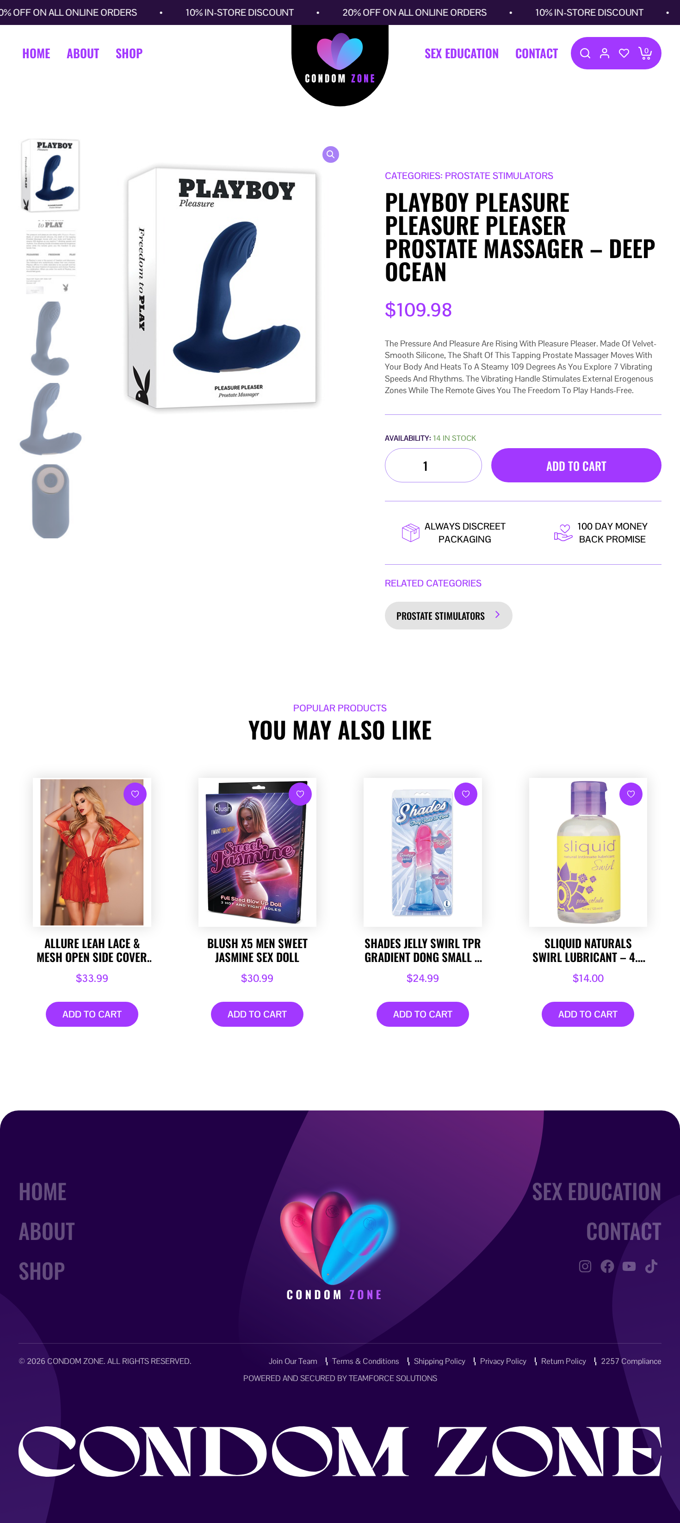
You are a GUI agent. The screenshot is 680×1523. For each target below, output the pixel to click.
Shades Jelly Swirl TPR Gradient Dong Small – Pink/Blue (423, 950)
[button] (330, 154)
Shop (129, 53)
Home (36, 53)
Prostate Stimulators (440, 616)
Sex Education (462, 53)
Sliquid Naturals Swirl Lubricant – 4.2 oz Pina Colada (588, 950)
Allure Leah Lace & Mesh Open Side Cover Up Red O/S (92, 950)
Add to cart (576, 465)
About (83, 53)
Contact (536, 53)
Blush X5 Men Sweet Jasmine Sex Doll (257, 950)
